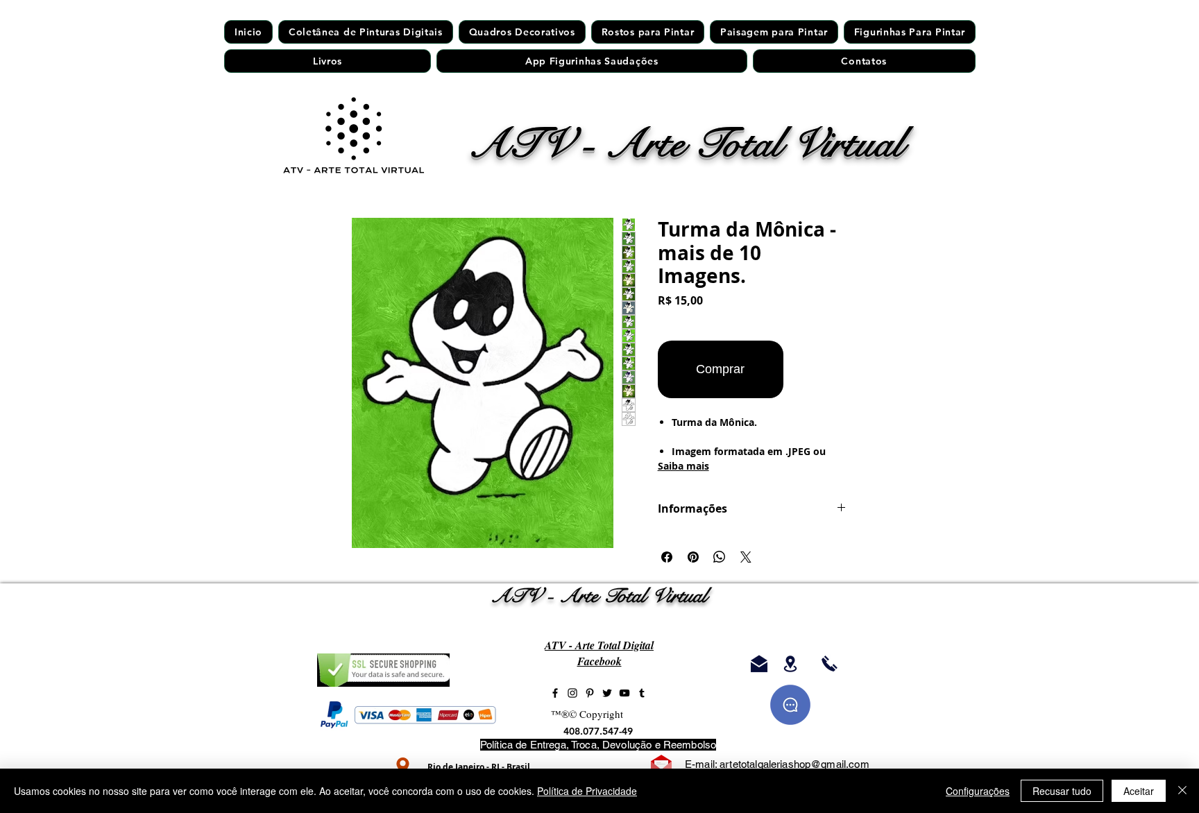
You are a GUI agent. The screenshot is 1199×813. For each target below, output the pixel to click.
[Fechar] (1182, 791)
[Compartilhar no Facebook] (666, 557)
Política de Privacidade (587, 791)
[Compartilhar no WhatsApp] (719, 557)
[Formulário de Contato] (661, 766)
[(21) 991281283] (829, 663)
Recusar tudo (1061, 791)
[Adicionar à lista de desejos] (818, 369)
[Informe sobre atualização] (790, 705)
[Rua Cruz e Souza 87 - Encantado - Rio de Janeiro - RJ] (790, 663)
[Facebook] (555, 693)
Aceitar (1138, 791)
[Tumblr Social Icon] (642, 693)
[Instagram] (572, 693)
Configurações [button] (978, 791)
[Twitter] (607, 693)
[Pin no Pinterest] (693, 557)
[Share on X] (746, 557)
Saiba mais (683, 465)
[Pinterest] (590, 693)
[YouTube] (624, 693)
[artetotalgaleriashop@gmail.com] (758, 663)
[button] (647, 32)
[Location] (402, 766)
